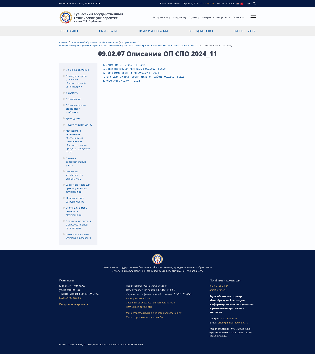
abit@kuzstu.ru (218, 289)
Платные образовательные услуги (76, 162)
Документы (72, 92)
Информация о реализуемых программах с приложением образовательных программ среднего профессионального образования (126, 45)
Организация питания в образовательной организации (78, 224)
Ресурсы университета (73, 304)
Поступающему (161, 17)
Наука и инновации (153, 31)
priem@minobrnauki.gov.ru (233, 322)
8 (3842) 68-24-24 (219, 285)
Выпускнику (223, 17)
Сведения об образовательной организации (95, 42)
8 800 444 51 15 (229, 318)
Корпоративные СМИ (138, 298)
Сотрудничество (201, 31)
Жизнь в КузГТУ (244, 31)
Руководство (73, 118)
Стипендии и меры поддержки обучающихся (76, 211)
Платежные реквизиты (139, 306)
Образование (108, 31)
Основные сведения (77, 69)
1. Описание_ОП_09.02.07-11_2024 (124, 65)
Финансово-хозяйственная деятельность (74, 175)
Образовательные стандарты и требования (76, 109)
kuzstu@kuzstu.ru (70, 298)
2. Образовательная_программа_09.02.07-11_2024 (135, 69)
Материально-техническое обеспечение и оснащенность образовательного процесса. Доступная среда (78, 141)
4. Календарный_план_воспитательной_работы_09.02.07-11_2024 (144, 76)
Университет (69, 31)
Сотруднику (179, 17)
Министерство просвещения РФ (144, 317)
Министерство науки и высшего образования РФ (154, 312)
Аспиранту (208, 17)
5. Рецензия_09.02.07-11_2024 (121, 80)
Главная (63, 42)
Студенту (194, 17)
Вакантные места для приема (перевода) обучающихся (78, 188)
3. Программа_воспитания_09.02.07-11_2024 (131, 73)
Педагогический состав (79, 124)
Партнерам (238, 17)
